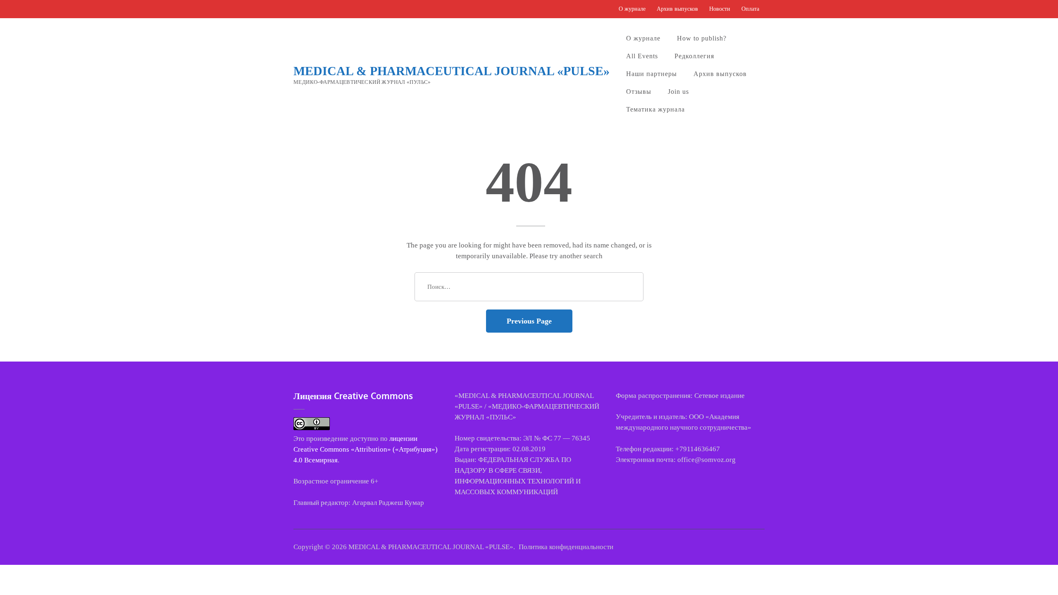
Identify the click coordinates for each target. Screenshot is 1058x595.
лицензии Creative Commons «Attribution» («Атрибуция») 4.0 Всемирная (365, 449)
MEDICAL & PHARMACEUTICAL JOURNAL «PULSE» (451, 71)
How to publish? (702, 38)
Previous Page (529, 321)
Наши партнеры (651, 73)
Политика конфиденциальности (566, 547)
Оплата (750, 9)
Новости (719, 9)
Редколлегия (694, 56)
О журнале (632, 9)
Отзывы (638, 91)
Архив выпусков (677, 9)
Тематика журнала (655, 109)
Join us (678, 91)
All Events (642, 56)
